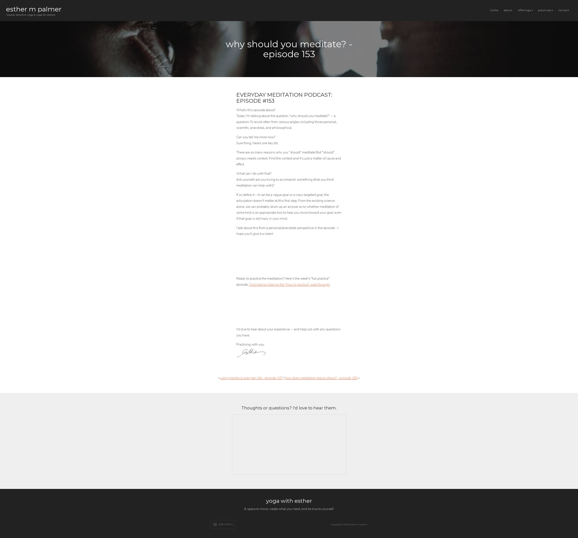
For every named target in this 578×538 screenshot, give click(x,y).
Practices (544, 10)
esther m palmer (33, 9)
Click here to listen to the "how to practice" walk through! (289, 284)
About (508, 10)
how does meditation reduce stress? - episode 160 (321, 378)
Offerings (524, 10)
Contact (563, 10)
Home (494, 10)
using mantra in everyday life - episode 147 (251, 378)
